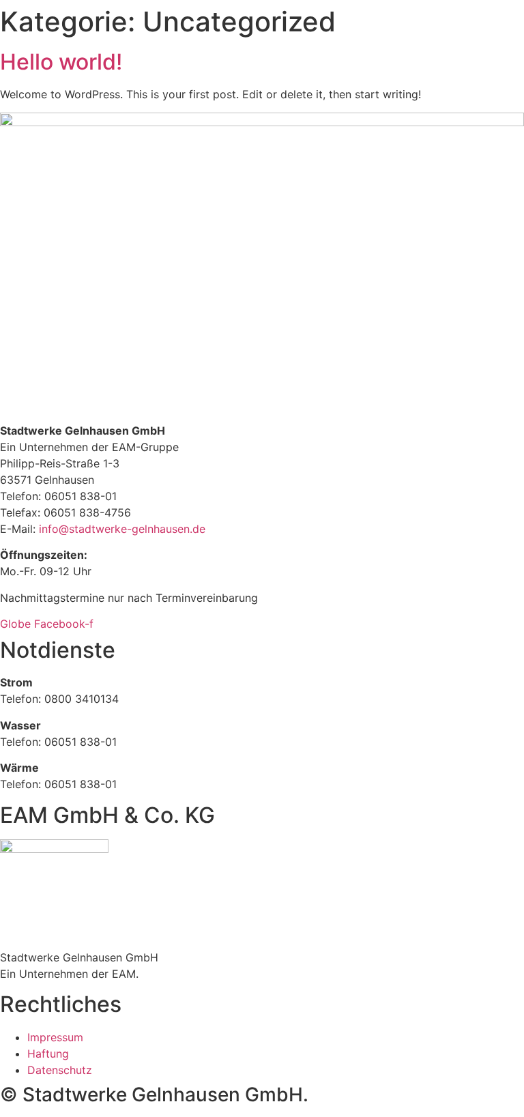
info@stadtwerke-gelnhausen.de (122, 529)
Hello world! (61, 61)
